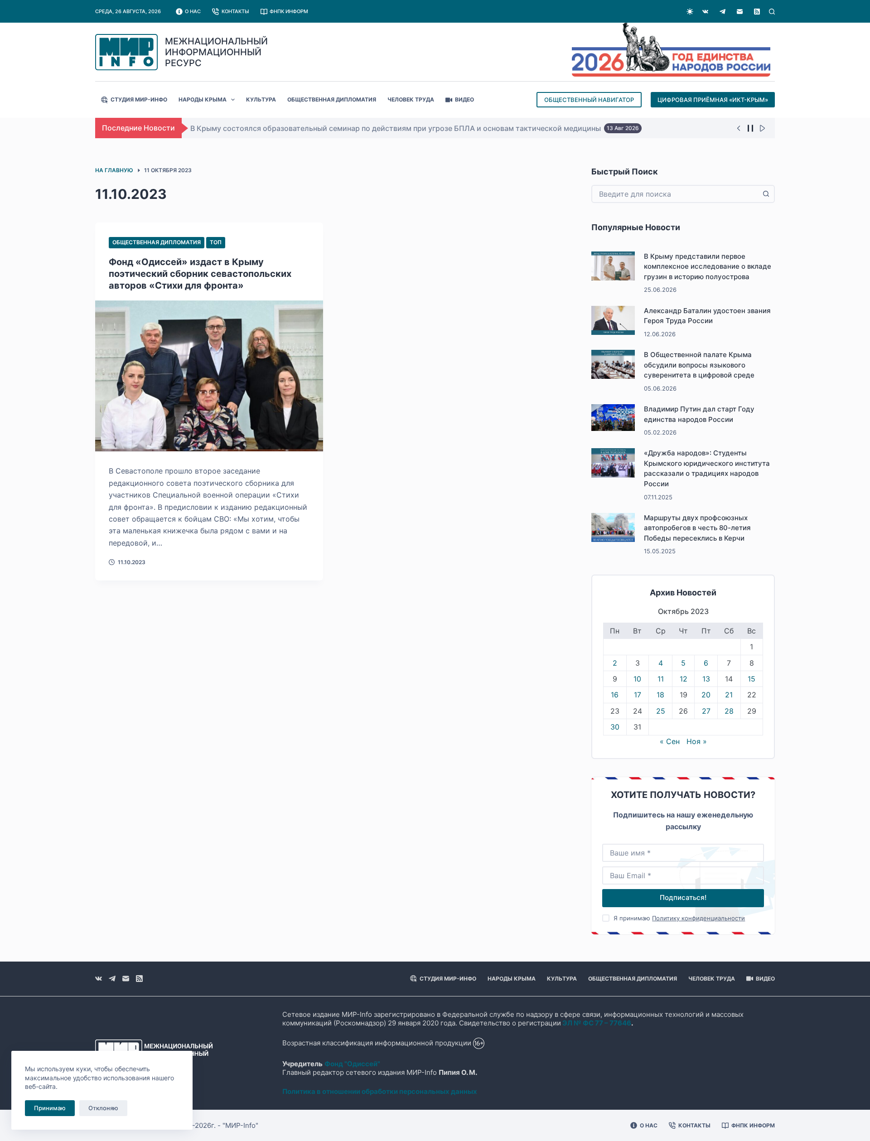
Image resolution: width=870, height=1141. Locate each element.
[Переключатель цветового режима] (689, 11)
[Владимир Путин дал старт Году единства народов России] (613, 417)
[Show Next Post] (762, 128)
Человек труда (410, 99)
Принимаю (50, 1108)
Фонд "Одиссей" (352, 1063)
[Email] (740, 12)
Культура (261, 99)
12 (683, 678)
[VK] (705, 12)
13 (706, 678)
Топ (216, 242)
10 (637, 678)
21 (729, 694)
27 (706, 711)
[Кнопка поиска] (766, 194)
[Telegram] (722, 12)
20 (705, 694)
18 (660, 694)
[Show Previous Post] (738, 128)
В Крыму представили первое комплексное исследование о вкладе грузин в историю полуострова (707, 266)
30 (614, 726)
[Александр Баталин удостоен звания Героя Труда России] (613, 320)
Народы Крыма (203, 99)
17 (637, 694)
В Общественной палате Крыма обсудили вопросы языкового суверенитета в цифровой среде (699, 364)
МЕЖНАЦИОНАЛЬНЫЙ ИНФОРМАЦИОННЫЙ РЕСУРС (216, 52)
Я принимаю (679, 918)
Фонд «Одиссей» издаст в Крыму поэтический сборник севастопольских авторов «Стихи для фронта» (200, 273)
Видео (464, 99)
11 (660, 678)
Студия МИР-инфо (139, 99)
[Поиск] (772, 12)
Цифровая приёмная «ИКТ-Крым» (712, 99)
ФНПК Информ (289, 11)
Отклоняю (103, 1108)
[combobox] (675, 194)
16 (615, 694)
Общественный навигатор (589, 99)
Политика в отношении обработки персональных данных (379, 1091)
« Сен (670, 741)
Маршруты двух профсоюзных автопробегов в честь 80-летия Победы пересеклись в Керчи (697, 527)
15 (751, 678)
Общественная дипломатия (331, 99)
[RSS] (757, 12)
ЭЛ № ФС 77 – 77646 (596, 1023)
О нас (193, 11)
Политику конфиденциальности (698, 918)
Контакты (235, 11)
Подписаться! (683, 897)
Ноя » (696, 741)
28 (729, 711)
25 (660, 711)
